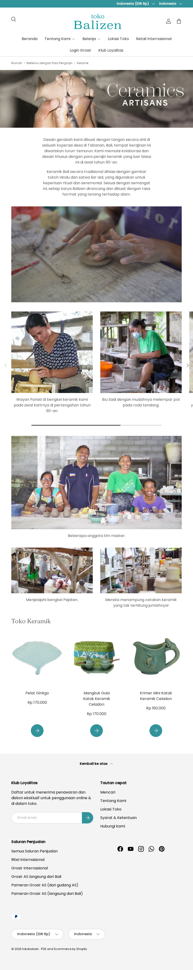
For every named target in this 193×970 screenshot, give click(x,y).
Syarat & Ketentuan (118, 817)
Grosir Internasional (29, 868)
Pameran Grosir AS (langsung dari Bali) (47, 893)
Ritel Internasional (27, 859)
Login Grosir (80, 50)
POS (43, 949)
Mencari (107, 792)
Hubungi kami (112, 826)
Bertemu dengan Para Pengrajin (49, 63)
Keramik (82, 63)
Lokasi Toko (118, 38)
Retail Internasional (154, 38)
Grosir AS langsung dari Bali (36, 876)
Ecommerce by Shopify (70, 949)
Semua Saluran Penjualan (34, 851)
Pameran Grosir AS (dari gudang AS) (44, 885)
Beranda (29, 38)
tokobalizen (30, 949)
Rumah (16, 63)
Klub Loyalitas (110, 50)
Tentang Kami (113, 800)
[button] (179, 21)
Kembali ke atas (94, 763)
